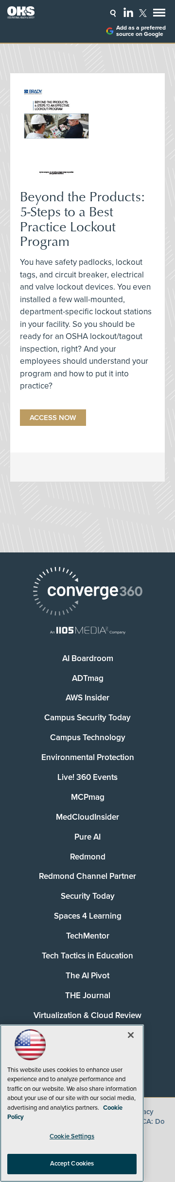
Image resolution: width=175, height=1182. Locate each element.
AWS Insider (87, 698)
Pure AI (87, 837)
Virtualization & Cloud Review (87, 1015)
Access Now (53, 417)
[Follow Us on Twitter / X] (143, 13)
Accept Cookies (72, 1163)
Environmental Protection (87, 757)
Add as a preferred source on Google (141, 31)
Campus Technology (87, 737)
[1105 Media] (87, 631)
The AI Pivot (87, 976)
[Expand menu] (159, 15)
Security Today (88, 896)
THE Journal (87, 995)
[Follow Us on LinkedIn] (128, 12)
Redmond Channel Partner (87, 876)
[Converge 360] (87, 592)
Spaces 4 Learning (88, 916)
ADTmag (88, 678)
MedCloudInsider (87, 817)
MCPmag (88, 797)
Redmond (87, 857)
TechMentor (87, 936)
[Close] (130, 1035)
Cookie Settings (72, 1136)
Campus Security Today (87, 717)
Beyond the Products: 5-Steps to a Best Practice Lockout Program (82, 218)
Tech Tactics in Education (87, 956)
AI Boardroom (87, 658)
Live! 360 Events (87, 777)
